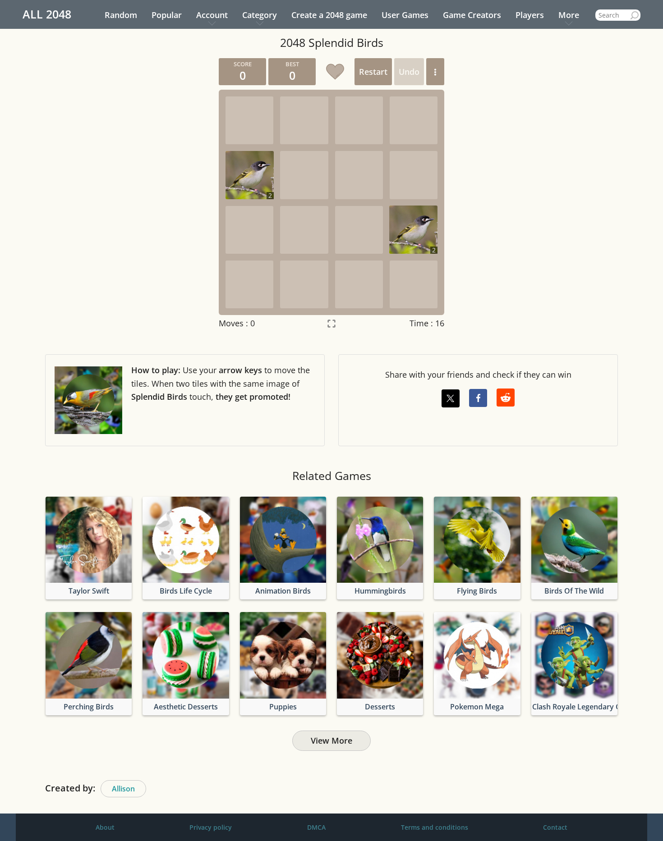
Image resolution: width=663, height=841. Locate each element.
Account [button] (212, 14)
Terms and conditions (434, 827)
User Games (405, 14)
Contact (555, 827)
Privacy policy (210, 827)
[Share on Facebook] (478, 398)
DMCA (316, 827)
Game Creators (472, 14)
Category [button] (259, 14)
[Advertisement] (126, 193)
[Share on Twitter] (451, 398)
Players (530, 14)
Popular (167, 14)
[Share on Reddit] (506, 398)
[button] (435, 71)
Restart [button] (373, 71)
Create (329, 14)
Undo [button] (409, 71)
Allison (123, 789)
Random (121, 14)
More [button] (568, 14)
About (105, 827)
